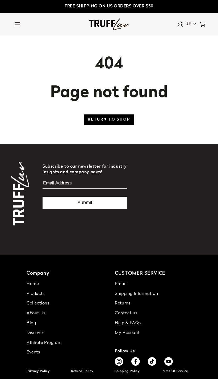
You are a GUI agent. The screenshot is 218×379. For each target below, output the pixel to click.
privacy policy (38, 371)
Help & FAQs (128, 323)
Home (33, 284)
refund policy (82, 371)
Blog (31, 323)
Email (121, 284)
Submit (84, 202)
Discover (35, 333)
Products (36, 294)
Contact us (126, 313)
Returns (122, 303)
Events (33, 352)
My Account (127, 333)
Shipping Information (136, 294)
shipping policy (127, 371)
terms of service (174, 371)
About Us (36, 313)
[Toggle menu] (17, 24)
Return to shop (109, 120)
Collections (38, 303)
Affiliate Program (44, 343)
